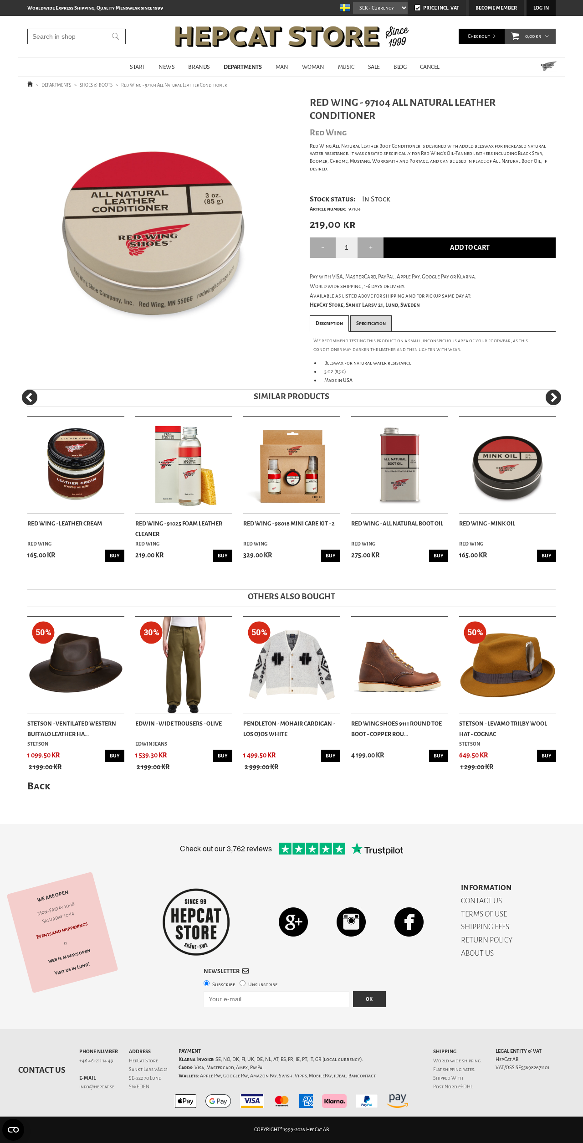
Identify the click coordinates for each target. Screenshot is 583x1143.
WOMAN (313, 67)
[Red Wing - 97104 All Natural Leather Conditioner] (154, 230)
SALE (374, 67)
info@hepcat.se (96, 1086)
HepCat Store (143, 1060)
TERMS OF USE (484, 914)
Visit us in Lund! (72, 969)
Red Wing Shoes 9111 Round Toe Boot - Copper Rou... (396, 728)
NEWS (166, 67)
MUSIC (346, 67)
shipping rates (458, 1069)
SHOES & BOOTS (96, 85)
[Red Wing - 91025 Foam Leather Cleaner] (183, 465)
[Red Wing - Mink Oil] (507, 465)
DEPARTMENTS (243, 67)
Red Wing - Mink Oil (487, 523)
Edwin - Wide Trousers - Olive (178, 723)
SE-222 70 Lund (145, 1078)
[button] (515, 36)
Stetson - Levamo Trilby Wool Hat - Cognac (503, 728)
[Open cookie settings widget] (13, 1130)
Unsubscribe (262, 984)
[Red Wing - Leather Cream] (75, 465)
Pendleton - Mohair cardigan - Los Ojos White (289, 728)
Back (38, 786)
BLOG (400, 67)
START (137, 67)
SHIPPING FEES (485, 927)
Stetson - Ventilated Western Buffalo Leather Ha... (71, 728)
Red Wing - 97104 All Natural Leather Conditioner (174, 85)
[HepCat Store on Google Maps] (293, 921)
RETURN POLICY (486, 940)
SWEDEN (139, 1086)
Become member (496, 8)
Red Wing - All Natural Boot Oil (397, 523)
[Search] (115, 36)
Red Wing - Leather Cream (64, 523)
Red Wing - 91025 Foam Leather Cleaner (178, 528)
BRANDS (199, 67)
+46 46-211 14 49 (96, 1060)
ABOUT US (477, 953)
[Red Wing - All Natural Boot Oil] (399, 465)
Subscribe (223, 984)
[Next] (553, 397)
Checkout (479, 36)
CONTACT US (481, 901)
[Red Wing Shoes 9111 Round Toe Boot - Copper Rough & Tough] (399, 665)
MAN (282, 67)
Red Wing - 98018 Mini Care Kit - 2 (289, 523)
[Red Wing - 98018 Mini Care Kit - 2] (291, 465)
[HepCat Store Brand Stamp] (196, 922)
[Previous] (29, 397)
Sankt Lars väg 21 (148, 1069)
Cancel (430, 67)
